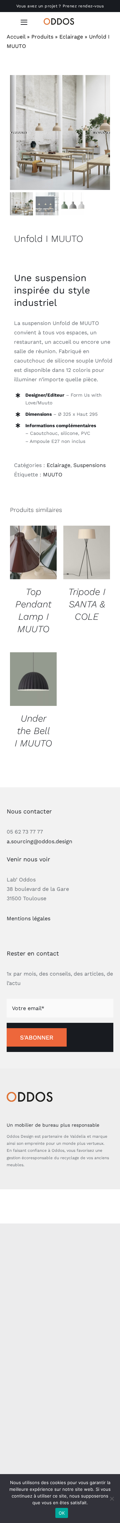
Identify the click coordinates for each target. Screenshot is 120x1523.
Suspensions (89, 465)
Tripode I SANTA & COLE (86, 604)
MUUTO (52, 474)
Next (102, 132)
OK (62, 1513)
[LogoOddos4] (60, 20)
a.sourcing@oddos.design (39, 841)
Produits (42, 37)
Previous (18, 132)
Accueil (16, 37)
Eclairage (71, 37)
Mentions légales (28, 918)
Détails (33, 553)
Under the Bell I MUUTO (33, 731)
